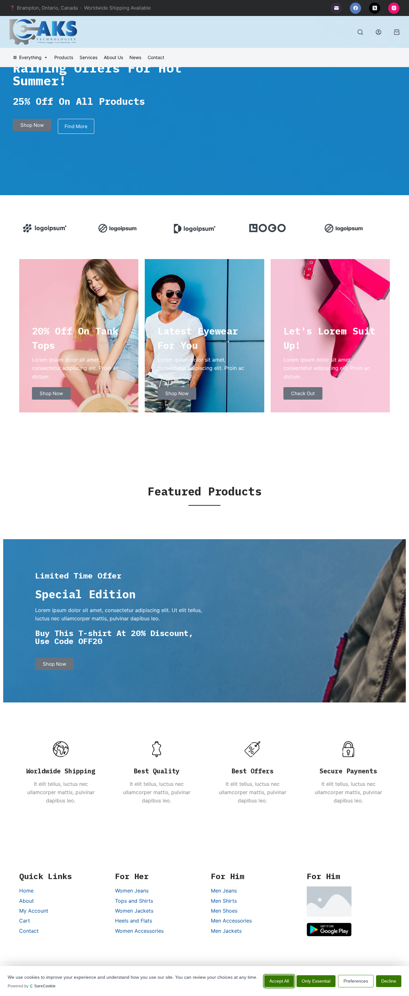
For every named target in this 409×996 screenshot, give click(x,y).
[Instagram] (393, 8)
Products (63, 57)
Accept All (279, 980)
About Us (113, 57)
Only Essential (316, 980)
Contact (156, 57)
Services (88, 57)
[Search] (360, 32)
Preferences (355, 980)
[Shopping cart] (396, 32)
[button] (22, 229)
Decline (388, 980)
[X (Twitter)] (374, 8)
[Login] (378, 32)
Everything (30, 57)
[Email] (336, 8)
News (135, 57)
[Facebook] (355, 8)
